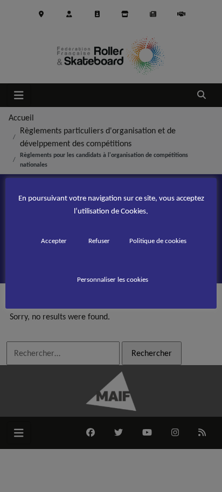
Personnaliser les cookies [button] (112, 279)
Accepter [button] (54, 241)
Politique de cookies (157, 241)
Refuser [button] (99, 241)
